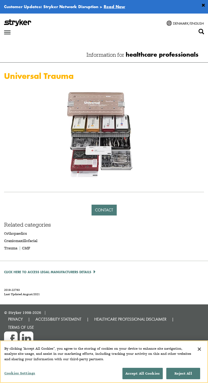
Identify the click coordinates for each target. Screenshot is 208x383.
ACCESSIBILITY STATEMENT (58, 319)
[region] (104, 361)
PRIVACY (15, 319)
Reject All (183, 373)
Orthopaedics (15, 233)
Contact (104, 210)
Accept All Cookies (142, 373)
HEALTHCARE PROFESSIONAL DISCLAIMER (130, 319)
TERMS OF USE (21, 327)
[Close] (199, 349)
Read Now (114, 6)
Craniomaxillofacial (20, 241)
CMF (26, 248)
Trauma (10, 248)
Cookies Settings (19, 373)
